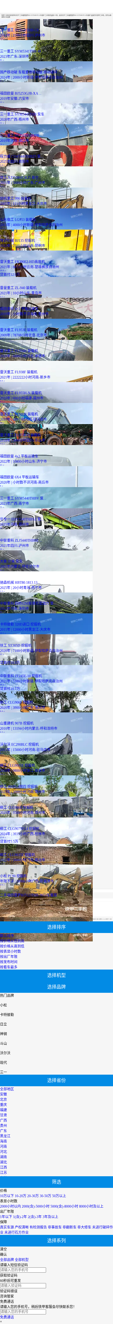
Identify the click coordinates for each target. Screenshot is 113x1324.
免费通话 (7, 1317)
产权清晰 (22, 1227)
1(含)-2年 (20, 1217)
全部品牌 (7, 1260)
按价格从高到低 (12, 946)
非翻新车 (69, 1227)
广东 (3, 1131)
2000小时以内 (10, 1206)
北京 (3, 1100)
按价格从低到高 (12, 941)
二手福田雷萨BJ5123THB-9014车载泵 (28, 895)
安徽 (3, 1094)
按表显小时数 (10, 952)
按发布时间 (8, 962)
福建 (3, 1110)
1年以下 (6, 1217)
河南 (3, 1147)
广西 (3, 1120)
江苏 (3, 1173)
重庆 (3, 1105)
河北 (3, 1152)
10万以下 (7, 1196)
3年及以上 (50, 1217)
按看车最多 (8, 967)
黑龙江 (5, 1136)
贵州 (3, 1126)
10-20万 (20, 1196)
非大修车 (84, 1227)
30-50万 (45, 1196)
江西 (3, 1168)
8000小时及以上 (91, 1206)
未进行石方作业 (16, 1233)
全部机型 (22, 1260)
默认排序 (7, 936)
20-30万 (33, 1196)
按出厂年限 (8, 957)
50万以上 (59, 1196)
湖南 (3, 1157)
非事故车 (55, 1227)
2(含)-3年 (35, 1217)
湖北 (3, 1162)
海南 (3, 1141)
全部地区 (7, 1089)
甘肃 (3, 1115)
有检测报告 (38, 1227)
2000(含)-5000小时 (36, 1206)
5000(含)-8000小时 (64, 1206)
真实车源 (7, 1227)
